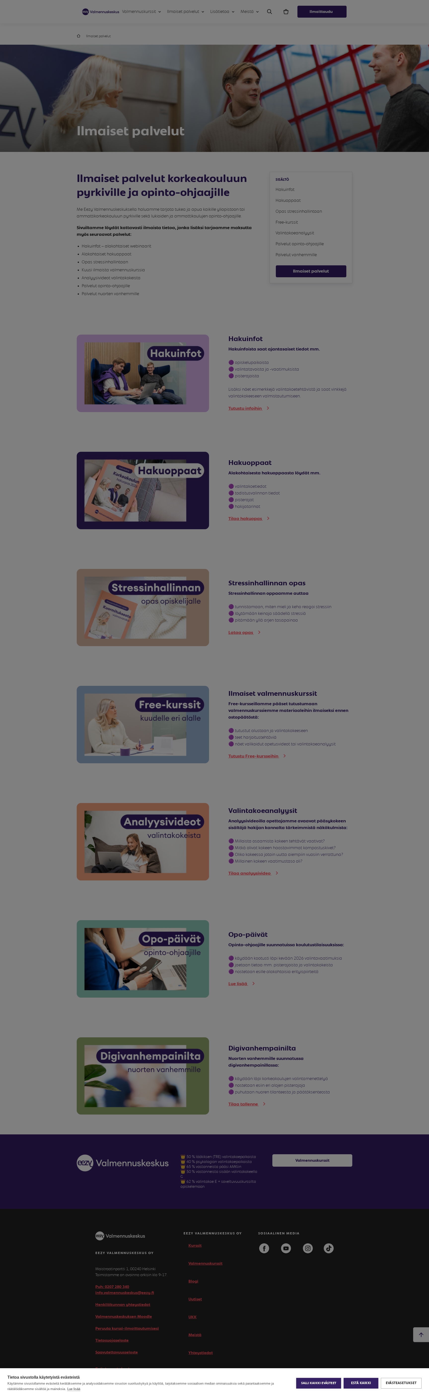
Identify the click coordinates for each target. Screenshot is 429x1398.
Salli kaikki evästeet (318, 1383)
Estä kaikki (361, 1383)
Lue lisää (73, 1389)
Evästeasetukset (401, 1383)
